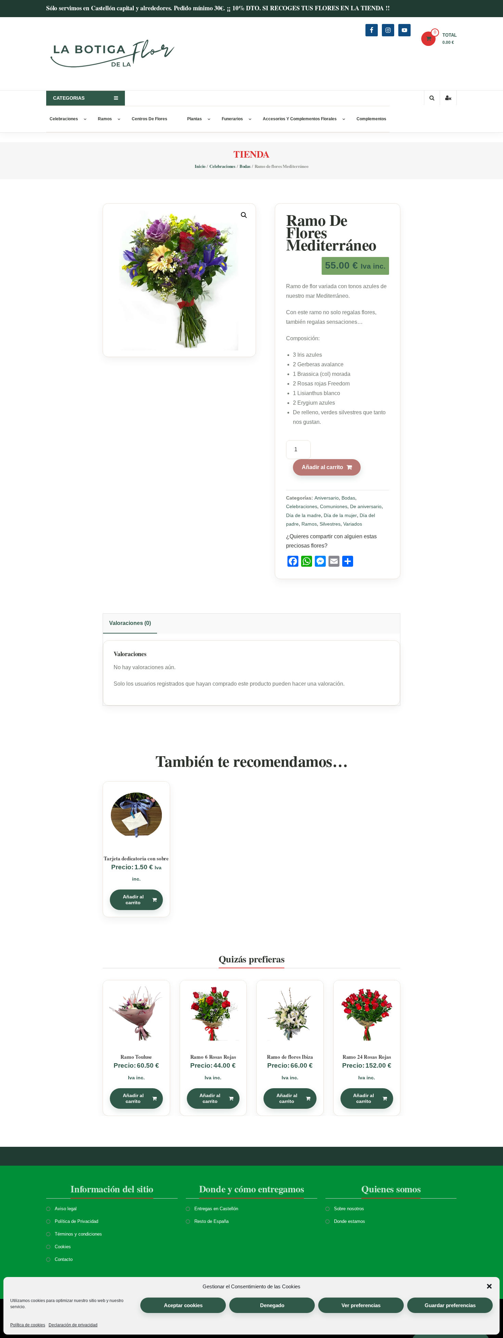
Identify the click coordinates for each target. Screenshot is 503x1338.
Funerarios (232, 118)
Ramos (105, 118)
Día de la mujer (340, 515)
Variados (352, 524)
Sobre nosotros (349, 1208)
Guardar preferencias (450, 1305)
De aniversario (366, 506)
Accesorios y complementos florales (300, 118)
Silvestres (330, 524)
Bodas (245, 166)
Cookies (63, 1246)
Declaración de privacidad (73, 1325)
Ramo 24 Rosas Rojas (367, 1056)
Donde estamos (349, 1221)
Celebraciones (64, 118)
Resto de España (211, 1221)
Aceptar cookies (183, 1305)
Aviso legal (66, 1208)
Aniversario (326, 498)
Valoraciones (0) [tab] (130, 623)
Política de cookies (27, 1325)
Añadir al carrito (322, 467)
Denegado (272, 1305)
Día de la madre (303, 515)
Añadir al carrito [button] (133, 899)
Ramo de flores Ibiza (290, 1056)
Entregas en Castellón (216, 1208)
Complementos (371, 118)
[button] (489, 1286)
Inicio (200, 166)
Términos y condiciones (78, 1234)
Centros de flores (149, 118)
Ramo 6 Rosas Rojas (213, 1056)
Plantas (194, 118)
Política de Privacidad (76, 1221)
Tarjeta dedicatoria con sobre (136, 858)
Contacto (64, 1259)
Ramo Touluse (136, 1056)
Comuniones (333, 506)
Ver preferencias (361, 1305)
